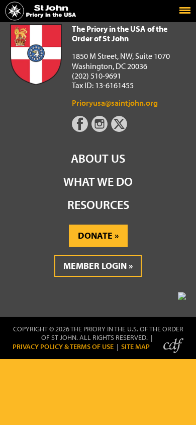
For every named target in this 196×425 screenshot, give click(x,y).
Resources (98, 204)
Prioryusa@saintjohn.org (115, 103)
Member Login (95, 265)
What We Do (98, 181)
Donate (95, 235)
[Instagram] (100, 129)
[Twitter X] (120, 129)
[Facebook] (81, 129)
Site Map (135, 346)
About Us (98, 158)
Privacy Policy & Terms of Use (63, 346)
